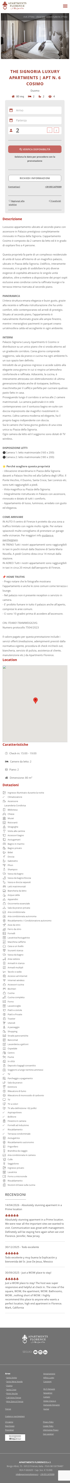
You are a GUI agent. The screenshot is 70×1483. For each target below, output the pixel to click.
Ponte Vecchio (12, 1393)
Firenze (8, 1409)
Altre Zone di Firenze (14, 1401)
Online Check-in (49, 1401)
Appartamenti (49, 1373)
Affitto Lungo (48, 1377)
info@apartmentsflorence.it (27, 1474)
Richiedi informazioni (35, 178)
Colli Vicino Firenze (13, 1397)
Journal (46, 1409)
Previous (3, 36)
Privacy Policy (48, 1422)
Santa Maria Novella (14, 1381)
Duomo (9, 1385)
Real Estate (9, 1426)
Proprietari (9, 1430)
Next (66, 36)
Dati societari (48, 1434)
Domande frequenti (51, 1405)
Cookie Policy (48, 1426)
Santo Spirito (11, 1377)
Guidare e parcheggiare (15, 1416)
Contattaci (14, 186)
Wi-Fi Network (49, 1389)
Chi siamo (9, 1422)
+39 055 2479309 (53, 186)
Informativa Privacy (50, 1430)
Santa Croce (11, 1389)
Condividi (56, 201)
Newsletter (47, 1393)
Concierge (47, 1381)
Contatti (46, 1397)
